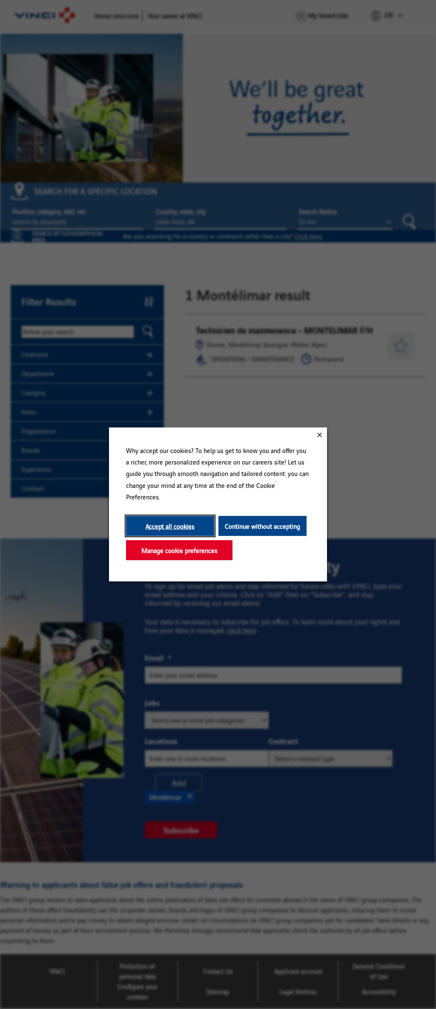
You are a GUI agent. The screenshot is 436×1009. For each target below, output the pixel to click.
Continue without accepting (262, 526)
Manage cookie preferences (179, 550)
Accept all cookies (170, 526)
